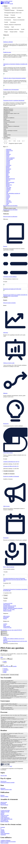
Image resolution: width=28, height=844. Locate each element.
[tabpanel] (15, 70)
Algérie (7, 153)
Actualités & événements (9, 471)
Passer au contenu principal (6, 1)
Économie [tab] (13, 15)
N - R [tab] (19, 141)
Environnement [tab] (7, 19)
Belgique (8, 172)
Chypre (7, 194)
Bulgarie (8, 183)
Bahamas (8, 166)
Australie (8, 162)
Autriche (8, 164)
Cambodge (8, 188)
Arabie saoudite (9, 159)
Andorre (8, 155)
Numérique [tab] (6, 27)
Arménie (8, 161)
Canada (7, 191)
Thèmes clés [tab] (7, 8)
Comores (8, 197)
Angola (7, 156)
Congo (7, 198)
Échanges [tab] (6, 15)
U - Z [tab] (5, 143)
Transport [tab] (22, 31)
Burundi (8, 186)
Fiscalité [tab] (6, 22)
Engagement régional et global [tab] (15, 143)
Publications (6, 211)
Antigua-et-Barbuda (10, 157)
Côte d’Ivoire (9, 202)
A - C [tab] (5, 141)
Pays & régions (7, 137)
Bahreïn (7, 167)
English (5, 661)
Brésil (7, 181)
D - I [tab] (10, 141)
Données (5, 297)
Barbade (8, 170)
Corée (7, 199)
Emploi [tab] (19, 17)
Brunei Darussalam (10, 182)
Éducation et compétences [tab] (9, 17)
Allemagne (8, 154)
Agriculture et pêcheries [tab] (17, 8)
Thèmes (5, 6)
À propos (5, 595)
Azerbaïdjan (8, 165)
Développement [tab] (20, 10)
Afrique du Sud (9, 150)
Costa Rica (8, 200)
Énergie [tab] (6, 31)
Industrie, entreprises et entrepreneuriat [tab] (12, 24)
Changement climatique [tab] (9, 10)
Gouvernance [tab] (13, 22)
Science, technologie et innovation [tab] (11, 29)
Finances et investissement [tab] (18, 19)
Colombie (8, 195)
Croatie (7, 203)
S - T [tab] (23, 141)
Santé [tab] (12, 27)
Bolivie (7, 177)
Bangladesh (8, 168)
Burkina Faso (9, 184)
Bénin (7, 175)
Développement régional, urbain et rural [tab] (12, 12)
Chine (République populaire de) (13, 193)
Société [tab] (22, 29)
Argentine (8, 160)
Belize (7, 173)
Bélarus (7, 171)
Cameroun (8, 189)
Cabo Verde (8, 187)
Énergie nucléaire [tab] (13, 31)
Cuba (7, 204)
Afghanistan (8, 149)
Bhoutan (8, 176)
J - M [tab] (14, 141)
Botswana (8, 179)
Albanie (7, 151)
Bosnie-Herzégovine (10, 178)
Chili (7, 192)
